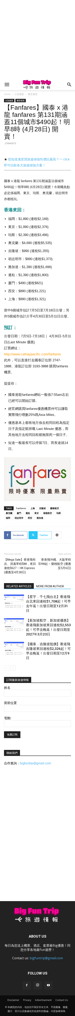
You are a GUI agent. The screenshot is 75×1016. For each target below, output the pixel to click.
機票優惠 (32, 94)
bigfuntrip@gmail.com (35, 763)
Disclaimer (13, 1000)
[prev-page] (6, 668)
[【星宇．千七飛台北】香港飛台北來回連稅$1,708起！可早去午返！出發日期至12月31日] (14, 601)
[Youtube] (48, 985)
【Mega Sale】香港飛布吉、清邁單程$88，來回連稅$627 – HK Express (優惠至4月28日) (20, 566)
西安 (30, 517)
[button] (6, 84)
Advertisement (43, 1000)
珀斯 (58, 513)
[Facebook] (27, 985)
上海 (32, 508)
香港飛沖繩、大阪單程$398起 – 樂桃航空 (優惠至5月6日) (54, 564)
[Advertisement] (37, 39)
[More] (57, 535)
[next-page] (12, 668)
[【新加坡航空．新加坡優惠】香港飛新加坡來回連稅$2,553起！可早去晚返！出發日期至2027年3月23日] (14, 625)
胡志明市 (19, 517)
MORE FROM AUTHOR (50, 586)
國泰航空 (54, 508)
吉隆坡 (42, 508)
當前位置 (10, 703)
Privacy (27, 1000)
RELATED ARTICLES (18, 586)
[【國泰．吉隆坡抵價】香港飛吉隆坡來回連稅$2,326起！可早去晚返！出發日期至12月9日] (14, 649)
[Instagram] (38, 985)
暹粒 (28, 513)
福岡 (8, 517)
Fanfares (21, 508)
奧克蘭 (9, 513)
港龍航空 (47, 513)
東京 (36, 513)
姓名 (7, 687)
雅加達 (40, 517)
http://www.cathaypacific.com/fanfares (32, 354)
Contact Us (61, 1000)
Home (7, 94)
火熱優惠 (19, 94)
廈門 (19, 513)
